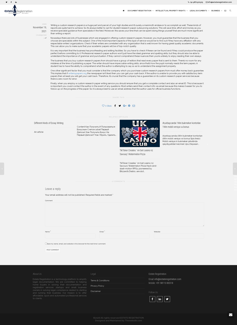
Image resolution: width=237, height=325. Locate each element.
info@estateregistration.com (219, 2)
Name (47, 232)
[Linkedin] (16, 2)
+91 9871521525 (196, 2)
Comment (49, 201)
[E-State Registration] (123, 11)
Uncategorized (41, 35)
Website (157, 232)
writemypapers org (77, 73)
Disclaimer (96, 291)
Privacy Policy (97, 286)
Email (102, 232)
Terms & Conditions (100, 280)
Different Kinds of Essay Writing (48, 123)
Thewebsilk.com (133, 320)
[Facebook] (11, 2)
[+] (140, 133)
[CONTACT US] (225, 11)
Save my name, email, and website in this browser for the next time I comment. (76, 244)
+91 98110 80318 (164, 283)
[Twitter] (6, 2)
